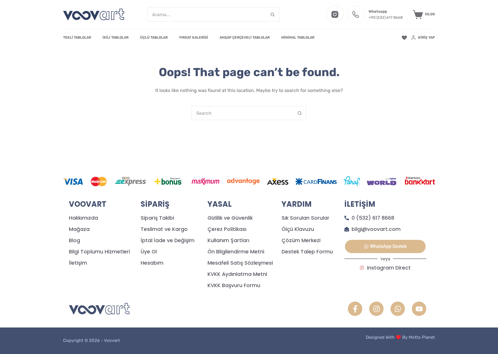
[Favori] (404, 37)
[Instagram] (335, 14)
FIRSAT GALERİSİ (193, 37)
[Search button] (272, 14)
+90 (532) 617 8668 (386, 17)
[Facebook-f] (355, 309)
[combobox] (207, 14)
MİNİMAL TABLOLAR (297, 37)
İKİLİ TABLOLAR (116, 37)
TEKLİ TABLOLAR (77, 37)
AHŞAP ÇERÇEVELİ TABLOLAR (245, 37)
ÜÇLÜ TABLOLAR (154, 37)
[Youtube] (419, 309)
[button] (385, 246)
